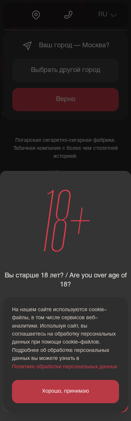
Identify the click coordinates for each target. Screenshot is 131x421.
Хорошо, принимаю (65, 391)
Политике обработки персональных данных (64, 367)
